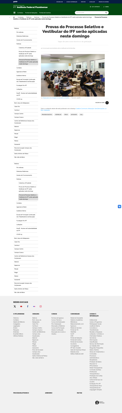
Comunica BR (59, 1)
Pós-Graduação (56, 324)
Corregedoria (75, 346)
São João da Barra (38, 358)
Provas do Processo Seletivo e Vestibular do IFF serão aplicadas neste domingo (67, 17)
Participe (83, 1)
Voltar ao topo (100, 102)
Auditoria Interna (95, 326)
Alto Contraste (96, 6)
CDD (72, 336)
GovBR (15, 1)
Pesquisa (16, 330)
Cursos (54, 314)
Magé (34, 344)
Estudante (74, 114)
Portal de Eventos (45, 13)
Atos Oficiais (93, 378)
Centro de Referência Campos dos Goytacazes (38, 334)
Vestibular (58, 114)
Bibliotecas (74, 322)
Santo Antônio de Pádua (39, 356)
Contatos (20, 13)
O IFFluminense (18, 314)
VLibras (107, 6)
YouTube (21, 306)
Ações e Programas (96, 322)
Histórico (16, 318)
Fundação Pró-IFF (95, 384)
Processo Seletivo (47, 114)
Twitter (14, 306)
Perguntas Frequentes (96, 348)
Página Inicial (14, 17)
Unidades (21, 17)
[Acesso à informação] (100, 403)
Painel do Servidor (76, 328)
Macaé (34, 342)
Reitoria (28, 17)
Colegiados (16, 324)
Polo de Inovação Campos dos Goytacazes (37, 352)
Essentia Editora (18, 334)
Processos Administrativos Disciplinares (94, 358)
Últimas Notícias (18, 336)
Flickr (34, 306)
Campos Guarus (37, 330)
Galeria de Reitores (19, 322)
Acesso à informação (71, 1)
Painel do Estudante (77, 318)
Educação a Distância (58, 326)
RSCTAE (79, 393)
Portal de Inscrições (77, 342)
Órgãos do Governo (104, 1)
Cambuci (35, 326)
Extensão (16, 332)
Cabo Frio (35, 324)
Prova (66, 114)
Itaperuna (35, 340)
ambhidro (48, 393)
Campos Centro (37, 328)
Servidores (93, 338)
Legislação (92, 1)
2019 (81, 114)
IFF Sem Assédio (76, 348)
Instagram (40, 306)
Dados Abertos (94, 350)
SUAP (72, 334)
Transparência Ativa (96, 386)
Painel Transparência (96, 368)
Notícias (36, 17)
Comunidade (75, 314)
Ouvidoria (74, 344)
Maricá (34, 346)
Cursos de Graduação (58, 322)
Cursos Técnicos (56, 320)
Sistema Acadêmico (77, 320)
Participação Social (95, 324)
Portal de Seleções (31, 13)
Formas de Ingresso (57, 318)
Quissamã (35, 348)
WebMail (73, 332)
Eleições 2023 (75, 352)
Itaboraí (34, 338)
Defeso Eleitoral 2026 (77, 354)
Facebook (27, 306)
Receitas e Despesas (96, 332)
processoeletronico (21, 393)
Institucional (93, 320)
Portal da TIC (75, 330)
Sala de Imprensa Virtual (78, 350)
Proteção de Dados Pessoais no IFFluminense (96, 364)
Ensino (15, 328)
